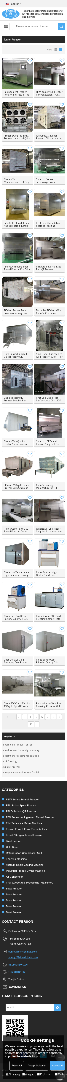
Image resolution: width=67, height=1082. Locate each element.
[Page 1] (7, 717)
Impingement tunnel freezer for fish (20, 772)
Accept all (57, 1065)
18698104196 (16, 972)
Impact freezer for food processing (20, 750)
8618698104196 (18, 964)
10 (31, 724)
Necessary (14, 1074)
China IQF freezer (11, 767)
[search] (61, 26)
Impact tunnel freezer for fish (17, 744)
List (55, 49)
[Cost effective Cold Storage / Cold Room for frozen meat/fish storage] (17, 641)
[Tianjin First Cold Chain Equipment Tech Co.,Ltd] (11, 13)
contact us (17, 986)
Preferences (46, 1074)
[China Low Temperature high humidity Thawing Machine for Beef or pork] (17, 554)
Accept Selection (37, 1065)
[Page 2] (37, 724)
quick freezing (9, 761)
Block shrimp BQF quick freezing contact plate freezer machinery (48, 619)
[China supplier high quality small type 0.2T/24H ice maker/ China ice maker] (49, 554)
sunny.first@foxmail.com (22, 951)
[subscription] (57, 1007)
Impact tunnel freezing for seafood (20, 756)
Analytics (30, 1074)
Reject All (17, 1065)
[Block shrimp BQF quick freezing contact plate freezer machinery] (49, 597)
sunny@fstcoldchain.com (23, 957)
